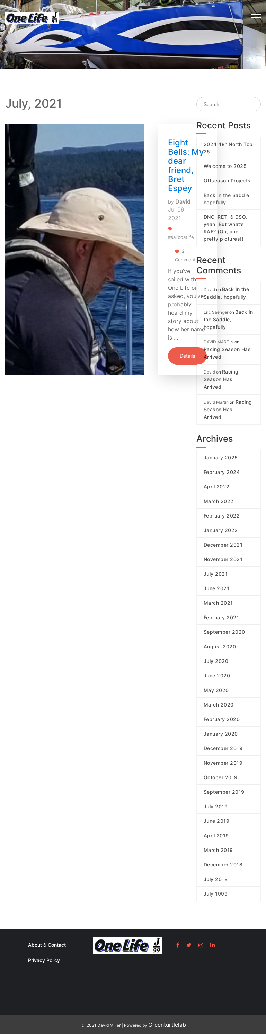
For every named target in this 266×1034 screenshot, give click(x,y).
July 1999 (216, 894)
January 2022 (221, 530)
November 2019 (223, 763)
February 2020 (222, 719)
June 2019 (217, 821)
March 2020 (219, 705)
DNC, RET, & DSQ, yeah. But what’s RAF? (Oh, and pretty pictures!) (225, 228)
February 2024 (222, 472)
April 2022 (217, 486)
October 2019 (221, 777)
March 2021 (218, 603)
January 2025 (221, 457)
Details (187, 356)
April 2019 (216, 835)
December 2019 (223, 748)
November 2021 (223, 559)
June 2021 (217, 588)
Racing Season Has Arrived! (227, 353)
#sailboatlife (181, 237)
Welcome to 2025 (225, 166)
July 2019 (216, 806)
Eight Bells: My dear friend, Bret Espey (186, 165)
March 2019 (218, 850)
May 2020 (216, 690)
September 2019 (224, 792)
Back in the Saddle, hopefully (227, 198)
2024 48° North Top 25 (228, 147)
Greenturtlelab (167, 1024)
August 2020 (220, 646)
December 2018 (223, 864)
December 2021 (223, 545)
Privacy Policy (44, 960)
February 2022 (222, 516)
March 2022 (219, 501)
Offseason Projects (227, 180)
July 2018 (216, 879)
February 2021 (221, 617)
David (182, 201)
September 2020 (224, 632)
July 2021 (216, 574)
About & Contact (47, 945)
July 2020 (216, 661)
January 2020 (221, 734)
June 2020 (217, 675)
